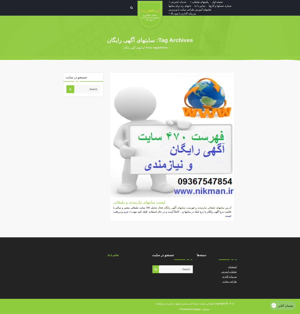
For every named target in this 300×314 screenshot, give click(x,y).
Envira (196, 309)
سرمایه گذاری (229, 276)
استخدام (232, 266)
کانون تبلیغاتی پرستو (123, 187)
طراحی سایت (229, 281)
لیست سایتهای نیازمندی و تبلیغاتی (139, 202)
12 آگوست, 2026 (122, 191)
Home (164, 47)
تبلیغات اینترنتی (121, 195)
